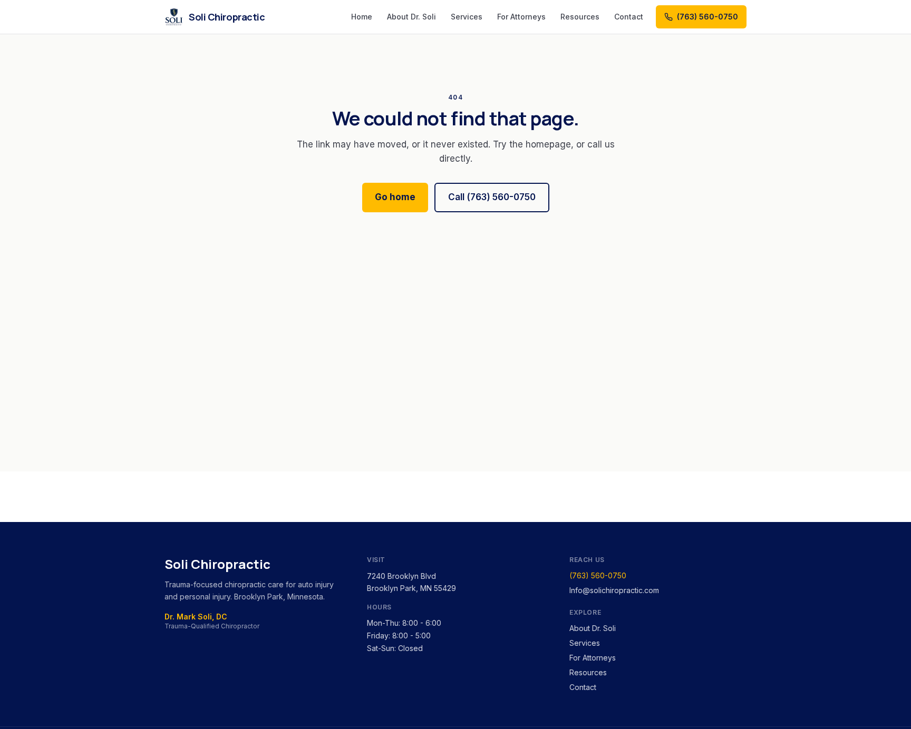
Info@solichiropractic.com (614, 590)
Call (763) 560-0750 (492, 197)
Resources (579, 16)
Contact (628, 16)
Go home (395, 197)
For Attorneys (521, 16)
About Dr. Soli (411, 16)
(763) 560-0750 (597, 575)
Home (361, 16)
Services (466, 16)
